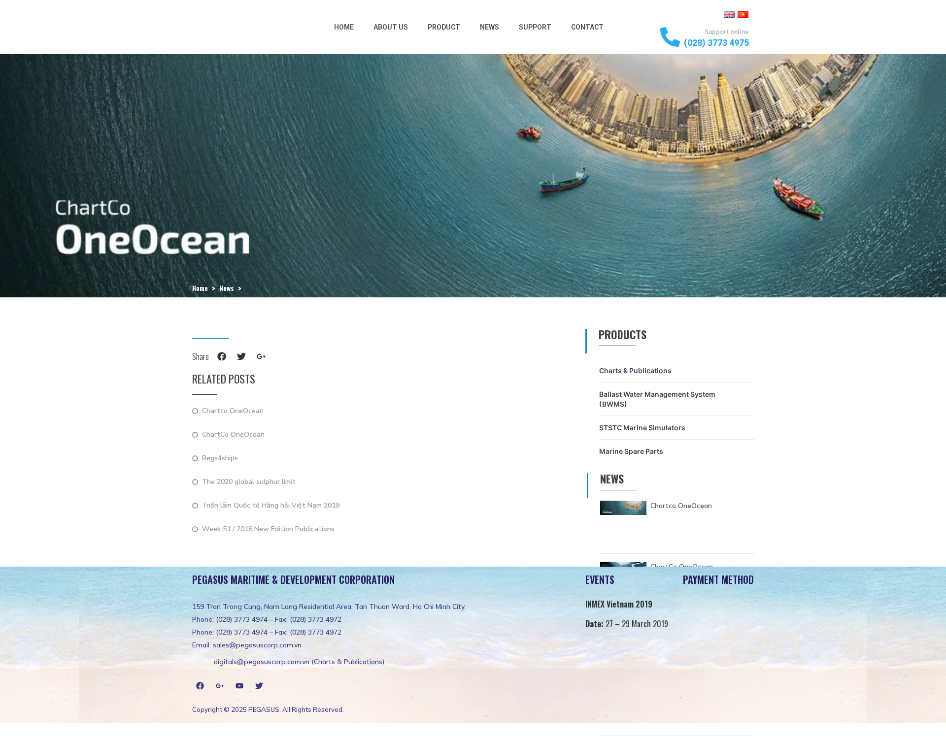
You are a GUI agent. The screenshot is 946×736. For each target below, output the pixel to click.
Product (444, 27)
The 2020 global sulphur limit (249, 482)
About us (390, 27)
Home (344, 27)
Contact (587, 27)
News (489, 27)
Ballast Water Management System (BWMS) (657, 399)
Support (535, 27)
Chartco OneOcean (233, 411)
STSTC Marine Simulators (642, 427)
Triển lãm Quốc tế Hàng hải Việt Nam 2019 (270, 506)
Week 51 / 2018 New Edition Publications (268, 529)
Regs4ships (220, 458)
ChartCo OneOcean (233, 435)
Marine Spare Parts (631, 451)
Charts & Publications (635, 370)
